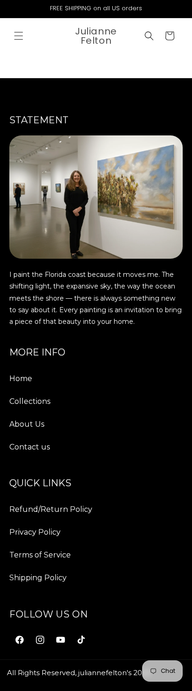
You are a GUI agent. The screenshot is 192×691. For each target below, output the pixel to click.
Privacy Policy (35, 532)
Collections (29, 401)
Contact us (29, 447)
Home (20, 378)
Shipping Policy (38, 577)
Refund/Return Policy (50, 509)
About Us (26, 424)
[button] (18, 36)
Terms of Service (40, 554)
